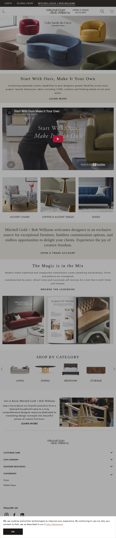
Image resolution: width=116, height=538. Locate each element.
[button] (13, 532)
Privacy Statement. (53, 524)
